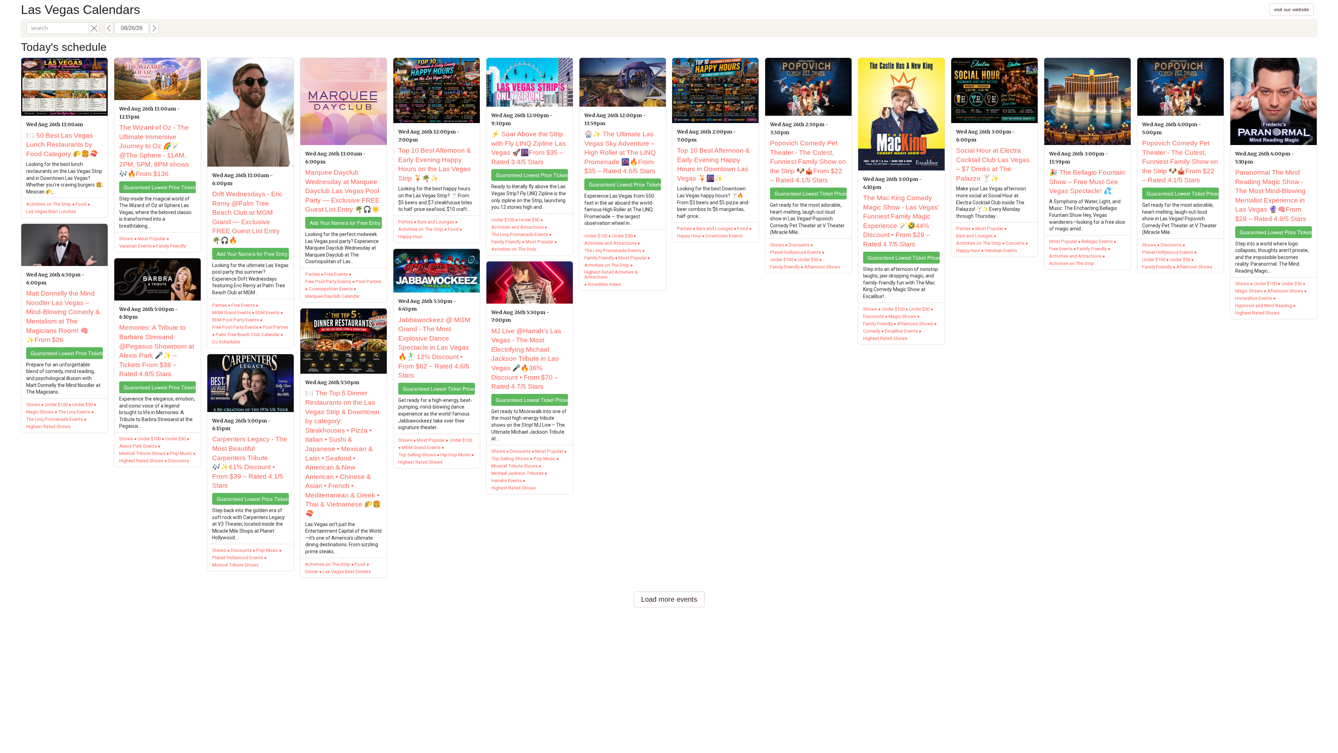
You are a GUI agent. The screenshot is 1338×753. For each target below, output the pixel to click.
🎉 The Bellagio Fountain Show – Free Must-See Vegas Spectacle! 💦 (1087, 182)
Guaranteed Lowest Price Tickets (67, 353)
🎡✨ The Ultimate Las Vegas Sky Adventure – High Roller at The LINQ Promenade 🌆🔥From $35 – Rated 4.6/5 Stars (620, 152)
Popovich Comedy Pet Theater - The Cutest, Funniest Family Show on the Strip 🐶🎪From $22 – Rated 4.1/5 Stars (808, 161)
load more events (669, 599)
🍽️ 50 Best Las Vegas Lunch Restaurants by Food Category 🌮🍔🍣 (62, 145)
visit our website (1291, 9)
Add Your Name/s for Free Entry (252, 253)
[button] (94, 28)
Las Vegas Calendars (80, 9)
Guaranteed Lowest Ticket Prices (439, 388)
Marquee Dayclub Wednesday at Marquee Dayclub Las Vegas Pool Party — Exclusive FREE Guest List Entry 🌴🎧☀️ (342, 191)
